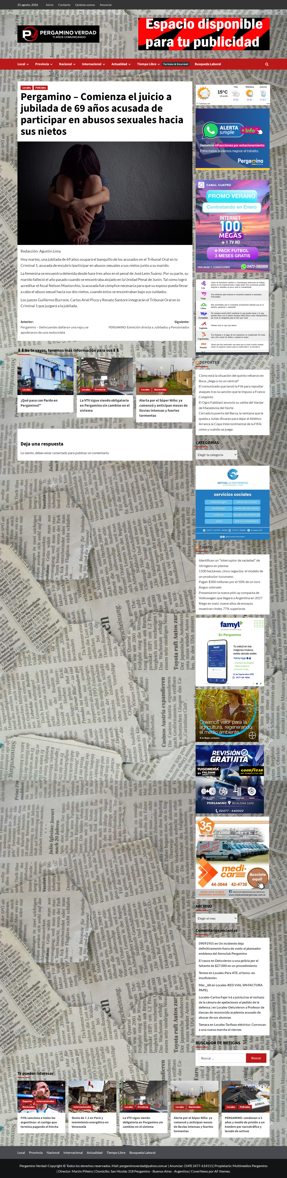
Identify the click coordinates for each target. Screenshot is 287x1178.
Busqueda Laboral (208, 64)
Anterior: (54, 327)
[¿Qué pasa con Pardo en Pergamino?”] (45, 376)
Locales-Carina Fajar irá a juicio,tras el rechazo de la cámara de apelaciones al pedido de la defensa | (231, 1002)
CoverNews (199, 1171)
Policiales (41, 88)
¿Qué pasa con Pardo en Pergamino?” (39, 403)
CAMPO (206, 547)
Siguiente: (149, 325)
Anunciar (106, 5)
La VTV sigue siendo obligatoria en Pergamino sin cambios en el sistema (105, 405)
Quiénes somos (85, 5)
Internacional (91, 64)
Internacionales (45, 1101)
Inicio (49, 5)
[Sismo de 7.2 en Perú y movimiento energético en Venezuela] (92, 1097)
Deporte (27, 1101)
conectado (59, 453)
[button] (267, 64)
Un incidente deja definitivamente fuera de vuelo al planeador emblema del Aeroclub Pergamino (230, 948)
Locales (26, 88)
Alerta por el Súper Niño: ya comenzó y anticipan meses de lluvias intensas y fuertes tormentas (163, 408)
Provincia (42, 64)
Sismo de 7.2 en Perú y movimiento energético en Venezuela (90, 1122)
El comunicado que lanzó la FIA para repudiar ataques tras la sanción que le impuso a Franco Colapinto (232, 391)
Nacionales (160, 389)
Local (21, 64)
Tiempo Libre (162, 64)
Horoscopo (263, 353)
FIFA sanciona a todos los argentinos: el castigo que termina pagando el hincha (39, 1122)
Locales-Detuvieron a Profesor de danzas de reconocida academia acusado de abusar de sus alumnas (231, 1012)
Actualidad (119, 64)
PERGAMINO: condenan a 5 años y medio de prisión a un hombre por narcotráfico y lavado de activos (245, 1124)
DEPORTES (209, 362)
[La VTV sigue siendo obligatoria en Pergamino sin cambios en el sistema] (105, 376)
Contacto (64, 5)
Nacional (65, 64)
